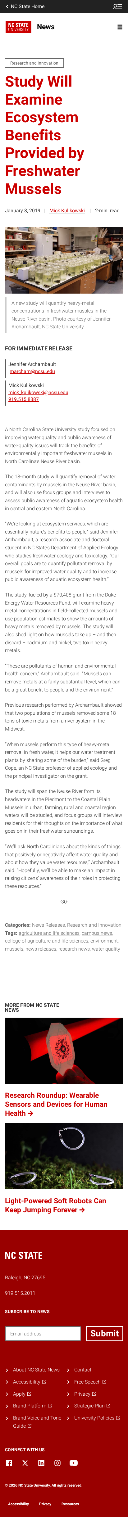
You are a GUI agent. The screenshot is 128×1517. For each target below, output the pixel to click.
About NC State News (36, 1370)
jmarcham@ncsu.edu (31, 371)
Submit (104, 1333)
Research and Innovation (94, 925)
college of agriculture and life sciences (46, 941)
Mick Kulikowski (67, 211)
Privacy (45, 1504)
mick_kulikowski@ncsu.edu (38, 392)
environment (104, 941)
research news (74, 949)
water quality (106, 949)
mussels (14, 949)
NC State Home (27, 6)
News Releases (48, 925)
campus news (97, 933)
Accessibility (18, 1504)
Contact (82, 1370)
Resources (70, 1504)
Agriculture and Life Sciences (49, 933)
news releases (40, 949)
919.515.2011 (20, 1293)
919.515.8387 (23, 399)
